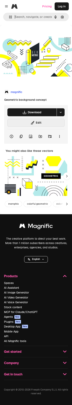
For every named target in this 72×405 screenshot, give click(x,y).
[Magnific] (36, 227)
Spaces (9, 283)
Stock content (13, 307)
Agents (12, 317)
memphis (13, 203)
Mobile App (11, 331)
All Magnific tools (15, 341)
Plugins (12, 322)
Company (11, 363)
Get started (12, 351)
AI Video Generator (16, 297)
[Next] (66, 176)
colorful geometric (37, 203)
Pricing (47, 6)
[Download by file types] (61, 112)
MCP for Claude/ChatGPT (21, 312)
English (36, 259)
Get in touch (13, 374)
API (6, 336)
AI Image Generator (16, 292)
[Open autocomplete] (8, 17)
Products (11, 276)
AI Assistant (11, 288)
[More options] (59, 136)
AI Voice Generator (16, 302)
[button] (36, 259)
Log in (62, 6)
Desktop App (15, 326)
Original (25, 34)
